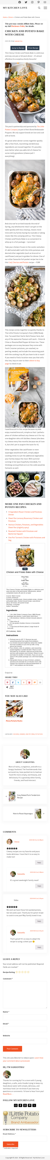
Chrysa (16, 842)
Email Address (9, 1134)
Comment (8, 979)
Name (6, 1012)
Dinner (10, 17)
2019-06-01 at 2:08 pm (37, 872)
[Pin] (7, 682)
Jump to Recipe (18, 48)
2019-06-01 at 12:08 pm (36, 840)
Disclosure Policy (18, 26)
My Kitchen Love (15, 7)
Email (6, 1024)
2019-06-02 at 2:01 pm (37, 931)
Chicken (16, 734)
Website (6, 1035)
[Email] (40, 682)
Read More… (8, 1094)
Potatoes (39, 734)
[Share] (13, 682)
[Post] (18, 682)
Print (25, 569)
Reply (39, 863)
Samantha (21, 874)
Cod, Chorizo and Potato (18, 262)
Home (5, 17)
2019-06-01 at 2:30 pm (36, 898)
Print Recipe (33, 48)
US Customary (11, 631)
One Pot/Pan (30, 734)
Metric (19, 631)
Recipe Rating (9, 972)
